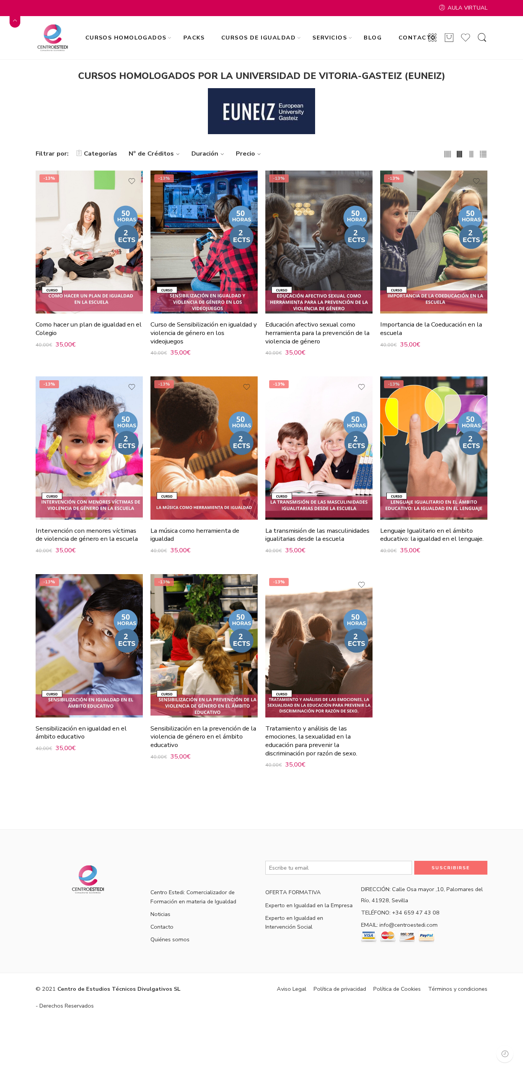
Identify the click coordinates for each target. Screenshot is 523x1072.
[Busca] (482, 38)
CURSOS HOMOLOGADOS (126, 37)
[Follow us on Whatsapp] (220, 867)
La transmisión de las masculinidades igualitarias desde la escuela (317, 534)
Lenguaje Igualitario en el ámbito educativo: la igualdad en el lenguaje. (432, 534)
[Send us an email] (167, 867)
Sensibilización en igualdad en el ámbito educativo (81, 732)
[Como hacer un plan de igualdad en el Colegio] (89, 242)
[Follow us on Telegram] (207, 867)
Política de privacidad (340, 989)
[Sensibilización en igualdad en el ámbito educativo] (89, 645)
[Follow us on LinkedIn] (193, 867)
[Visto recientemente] (504, 1053)
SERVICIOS (329, 37)
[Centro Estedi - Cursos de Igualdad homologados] (54, 38)
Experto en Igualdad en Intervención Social (294, 922)
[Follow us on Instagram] (180, 867)
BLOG (373, 37)
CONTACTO (417, 37)
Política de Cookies (397, 989)
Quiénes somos (170, 939)
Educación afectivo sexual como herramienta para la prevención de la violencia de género (317, 332)
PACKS (193, 37)
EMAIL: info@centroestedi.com (399, 925)
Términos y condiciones (457, 989)
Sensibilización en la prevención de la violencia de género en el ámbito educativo (203, 736)
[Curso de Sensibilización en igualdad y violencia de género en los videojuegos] (204, 242)
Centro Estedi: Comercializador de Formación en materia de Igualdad (193, 896)
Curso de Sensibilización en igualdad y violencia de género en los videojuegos (203, 332)
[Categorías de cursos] (432, 38)
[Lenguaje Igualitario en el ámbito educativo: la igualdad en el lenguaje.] (433, 447)
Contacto (161, 927)
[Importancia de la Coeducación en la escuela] (433, 242)
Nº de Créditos (151, 153)
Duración (204, 153)
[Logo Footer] (89, 879)
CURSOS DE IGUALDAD (258, 37)
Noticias (160, 914)
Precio (245, 153)
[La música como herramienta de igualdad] (204, 447)
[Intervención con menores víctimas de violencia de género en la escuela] (89, 447)
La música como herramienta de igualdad (194, 534)
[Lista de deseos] (132, 181)
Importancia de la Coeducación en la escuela (431, 328)
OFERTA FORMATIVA (293, 892)
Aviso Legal (291, 989)
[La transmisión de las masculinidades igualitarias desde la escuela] (319, 447)
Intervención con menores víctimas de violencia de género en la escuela (87, 534)
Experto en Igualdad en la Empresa (309, 905)
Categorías (100, 153)
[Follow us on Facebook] (153, 867)
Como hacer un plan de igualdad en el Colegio (89, 328)
